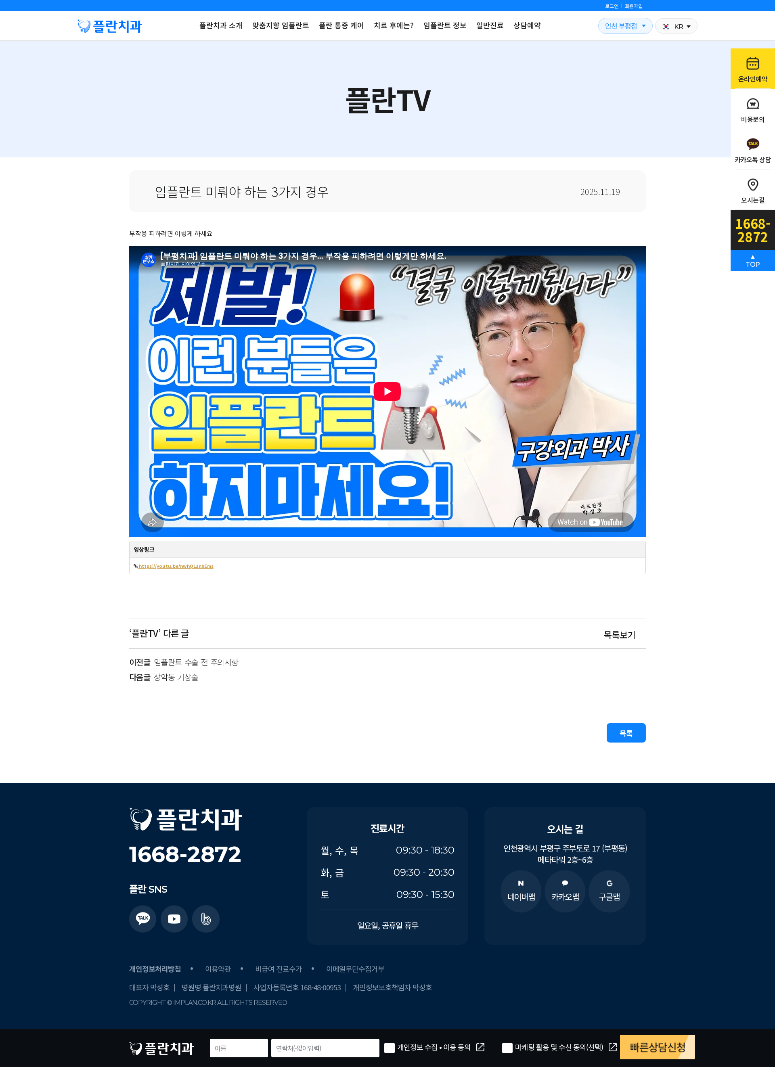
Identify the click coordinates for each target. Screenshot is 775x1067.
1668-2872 (185, 854)
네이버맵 (521, 896)
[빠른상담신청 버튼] (657, 1047)
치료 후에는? (394, 25)
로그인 (611, 5)
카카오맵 (565, 896)
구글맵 (609, 896)
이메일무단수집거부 (355, 968)
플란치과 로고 (110, 26)
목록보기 (621, 634)
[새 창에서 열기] (143, 919)
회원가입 (634, 5)
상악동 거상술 (176, 677)
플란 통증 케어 (341, 25)
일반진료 (490, 25)
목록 (626, 733)
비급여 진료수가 (278, 968)
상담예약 (527, 25)
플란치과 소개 (221, 25)
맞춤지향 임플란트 (280, 25)
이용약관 (218, 968)
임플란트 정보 (445, 25)
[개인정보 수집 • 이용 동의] (389, 1048)
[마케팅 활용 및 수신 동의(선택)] (507, 1048)
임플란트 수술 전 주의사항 (196, 662)
